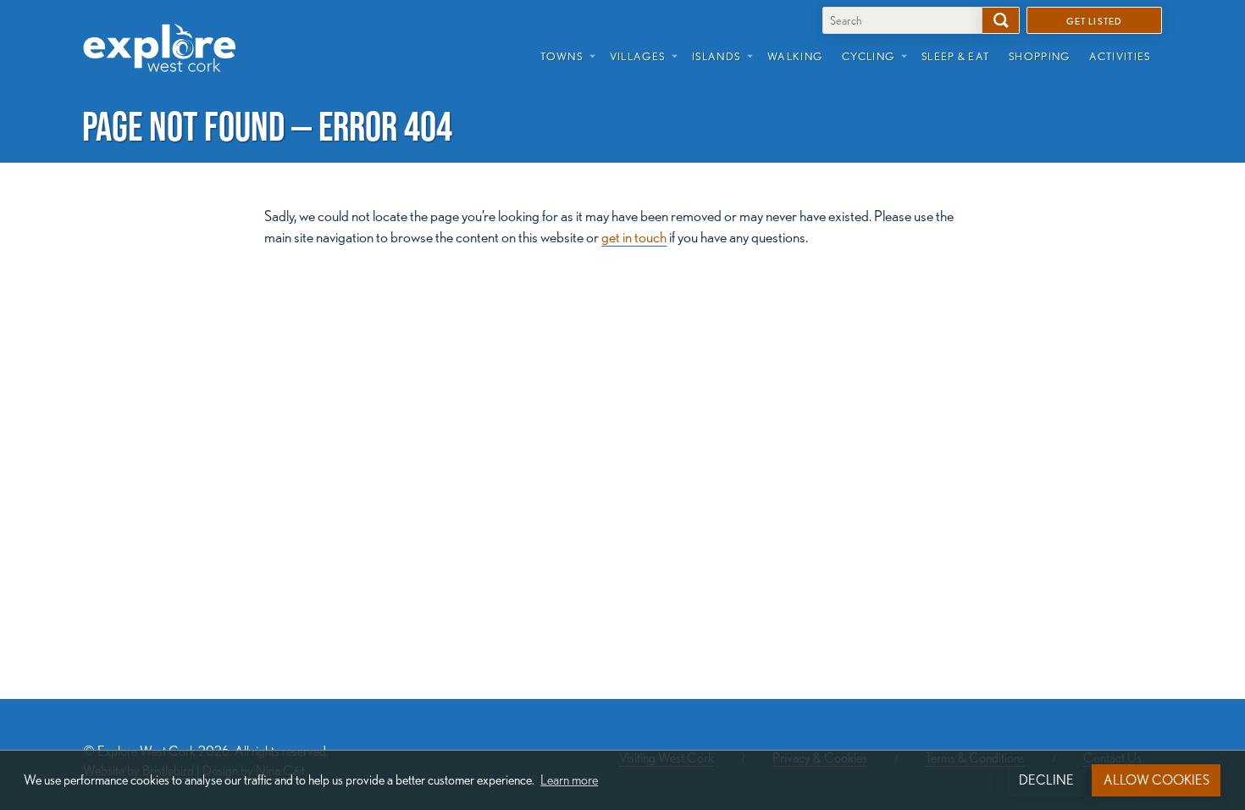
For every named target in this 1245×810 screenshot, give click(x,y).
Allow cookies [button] (1156, 780)
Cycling (868, 56)
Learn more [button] (569, 780)
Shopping (1039, 56)
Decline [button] (1046, 780)
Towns (561, 56)
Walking (794, 56)
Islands (716, 56)
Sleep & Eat (955, 56)
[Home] (166, 35)
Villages (637, 56)
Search (1001, 20)
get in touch (634, 237)
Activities (1119, 56)
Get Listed (1093, 20)
